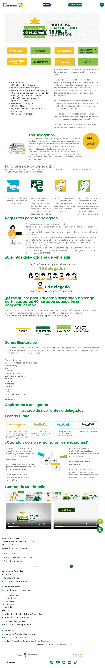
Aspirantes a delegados (23, 103)
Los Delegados (17, 82)
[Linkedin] (69, 662)
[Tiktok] (75, 662)
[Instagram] (63, 662)
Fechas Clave (19, 106)
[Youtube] (57, 662)
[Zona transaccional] (100, 532)
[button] (14, 496)
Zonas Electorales (21, 101)
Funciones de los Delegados (25, 85)
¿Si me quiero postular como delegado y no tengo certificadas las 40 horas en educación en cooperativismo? (30, 95)
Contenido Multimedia (23, 114)
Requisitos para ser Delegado (26, 87)
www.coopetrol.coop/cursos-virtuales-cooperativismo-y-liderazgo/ (39, 315)
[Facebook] (52, 662)
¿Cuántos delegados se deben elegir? (30, 90)
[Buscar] (71, 566)
